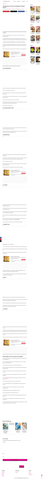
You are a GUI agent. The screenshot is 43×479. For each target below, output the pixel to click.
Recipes (15, 1)
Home (3, 3)
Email (3, 456)
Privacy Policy (30, 474)
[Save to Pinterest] (1, 239)
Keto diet (8, 377)
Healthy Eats (23, 1)
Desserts (3, 475)
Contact (30, 473)
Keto (27, 1)
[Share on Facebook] (1, 237)
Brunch (3, 473)
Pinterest (16, 472)
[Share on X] (13, 11)
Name (3, 453)
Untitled (5, 3)
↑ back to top (21, 466)
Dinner (3, 474)
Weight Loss (18, 1)
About (30, 472)
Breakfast (3, 472)
